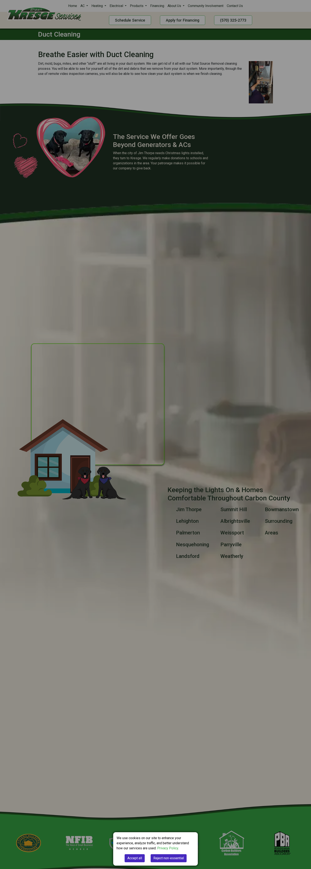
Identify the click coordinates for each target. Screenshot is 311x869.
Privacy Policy (167, 848)
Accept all (134, 858)
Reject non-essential (168, 858)
